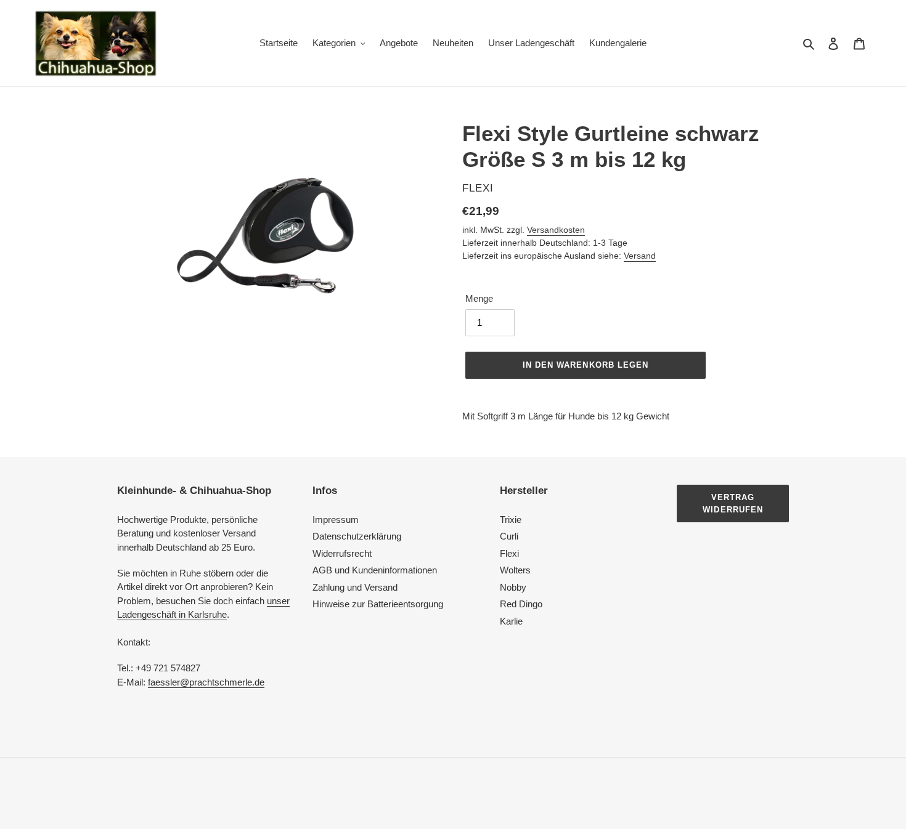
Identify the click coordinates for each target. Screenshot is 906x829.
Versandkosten (556, 230)
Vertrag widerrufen (732, 503)
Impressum (335, 519)
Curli (509, 536)
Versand (640, 256)
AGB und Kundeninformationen (374, 570)
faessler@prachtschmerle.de (206, 682)
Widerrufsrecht (342, 553)
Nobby (513, 587)
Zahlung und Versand (355, 587)
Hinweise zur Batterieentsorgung (377, 604)
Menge (479, 298)
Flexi (509, 553)
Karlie (511, 621)
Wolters (515, 570)
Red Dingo (521, 604)
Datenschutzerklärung (356, 536)
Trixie (510, 519)
